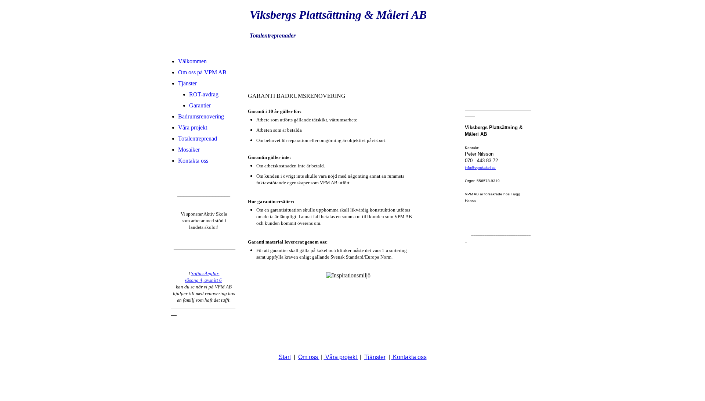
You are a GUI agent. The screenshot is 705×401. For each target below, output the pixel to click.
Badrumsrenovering (201, 116)
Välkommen (192, 61)
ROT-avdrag (203, 94)
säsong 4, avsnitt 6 (203, 280)
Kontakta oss (193, 160)
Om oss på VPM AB (202, 72)
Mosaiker (189, 149)
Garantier (200, 105)
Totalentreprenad (197, 138)
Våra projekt (192, 127)
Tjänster (187, 83)
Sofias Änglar (205, 273)
